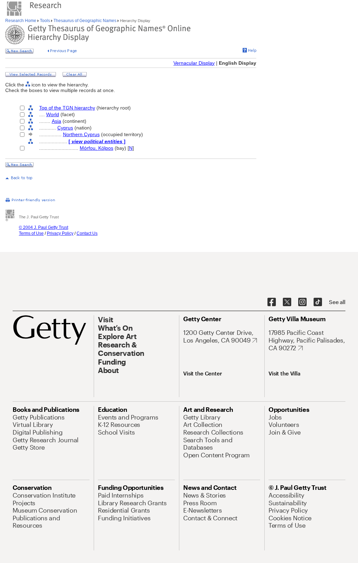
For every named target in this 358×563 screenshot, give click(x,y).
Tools (45, 20)
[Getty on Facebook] (271, 302)
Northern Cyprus (81, 134)
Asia (56, 121)
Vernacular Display (194, 63)
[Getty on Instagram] (302, 302)
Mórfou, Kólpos (96, 148)
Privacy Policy (60, 233)
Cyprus (65, 128)
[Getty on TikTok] (318, 302)
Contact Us (87, 233)
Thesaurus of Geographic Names (84, 20)
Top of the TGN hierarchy (67, 108)
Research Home (21, 20)
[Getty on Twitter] (287, 302)
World (52, 114)
